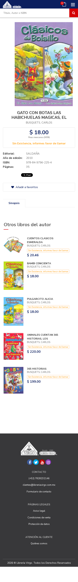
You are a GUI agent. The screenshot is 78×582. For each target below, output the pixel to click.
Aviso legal (39, 511)
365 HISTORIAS (36, 369)
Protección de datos (39, 524)
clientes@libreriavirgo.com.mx (39, 485)
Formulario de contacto (39, 491)
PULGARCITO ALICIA (40, 299)
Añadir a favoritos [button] (26, 187)
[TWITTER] (36, 462)
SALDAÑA (33, 153)
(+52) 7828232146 (39, 478)
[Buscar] (73, 13)
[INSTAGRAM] (48, 462)
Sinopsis (14, 203)
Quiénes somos (39, 543)
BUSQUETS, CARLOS (39, 122)
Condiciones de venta (39, 517)
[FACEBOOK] (29, 462)
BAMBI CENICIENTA (39, 263)
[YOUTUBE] (42, 462)
